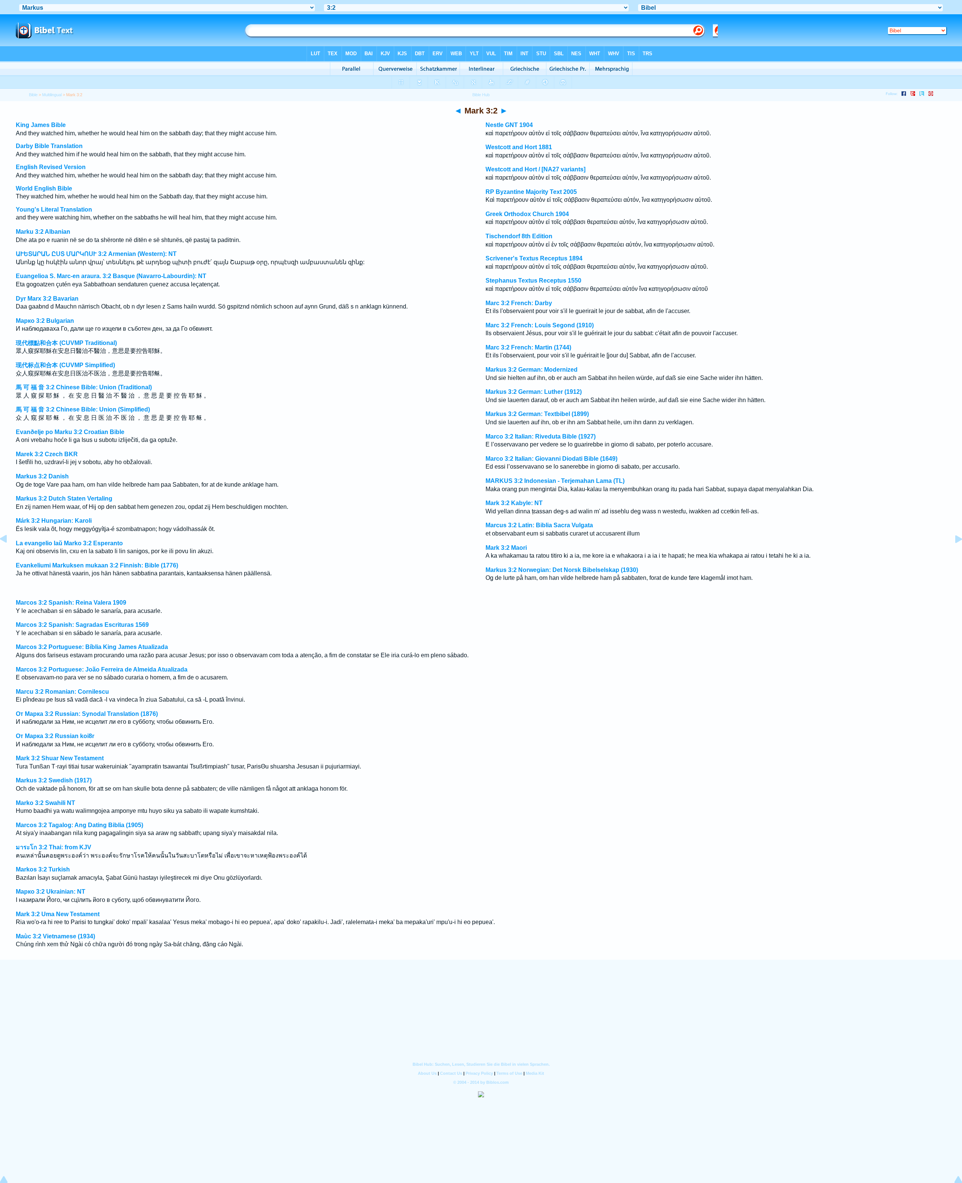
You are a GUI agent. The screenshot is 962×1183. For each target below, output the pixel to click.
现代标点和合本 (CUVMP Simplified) (65, 365)
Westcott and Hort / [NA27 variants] (535, 169)
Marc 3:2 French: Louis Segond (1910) (540, 325)
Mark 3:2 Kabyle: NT (514, 503)
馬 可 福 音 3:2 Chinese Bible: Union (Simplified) (83, 409)
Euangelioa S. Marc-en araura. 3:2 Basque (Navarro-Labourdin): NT (111, 276)
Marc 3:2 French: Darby (519, 303)
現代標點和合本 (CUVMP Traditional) (66, 343)
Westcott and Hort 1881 (519, 147)
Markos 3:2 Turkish (43, 869)
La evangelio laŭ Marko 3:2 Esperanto (69, 543)
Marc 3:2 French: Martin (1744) (528, 347)
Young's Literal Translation (54, 209)
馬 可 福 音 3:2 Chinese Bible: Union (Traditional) (84, 387)
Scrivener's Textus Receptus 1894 (534, 258)
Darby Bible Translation (49, 146)
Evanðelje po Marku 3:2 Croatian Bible (70, 432)
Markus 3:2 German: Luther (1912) (534, 392)
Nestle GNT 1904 (509, 125)
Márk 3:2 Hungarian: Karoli (54, 520)
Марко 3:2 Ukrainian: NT (50, 891)
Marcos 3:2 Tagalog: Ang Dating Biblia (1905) (79, 825)
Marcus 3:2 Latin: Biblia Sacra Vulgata (539, 525)
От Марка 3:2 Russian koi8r (55, 736)
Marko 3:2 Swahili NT (45, 803)
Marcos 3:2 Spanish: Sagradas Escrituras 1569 (82, 625)
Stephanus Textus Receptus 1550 (533, 280)
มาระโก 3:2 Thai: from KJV (53, 847)
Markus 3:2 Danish (42, 476)
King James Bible (41, 125)
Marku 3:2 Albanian (43, 231)
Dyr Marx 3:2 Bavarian (47, 298)
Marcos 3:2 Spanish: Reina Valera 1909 (71, 602)
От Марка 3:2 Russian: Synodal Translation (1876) (87, 714)
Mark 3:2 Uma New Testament (58, 914)
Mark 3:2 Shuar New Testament (60, 758)
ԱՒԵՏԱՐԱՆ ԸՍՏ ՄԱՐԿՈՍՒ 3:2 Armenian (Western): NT (96, 254)
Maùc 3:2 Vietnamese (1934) (55, 936)
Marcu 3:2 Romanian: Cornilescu (62, 691)
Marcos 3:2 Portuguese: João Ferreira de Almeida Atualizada (102, 669)
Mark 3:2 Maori (506, 548)
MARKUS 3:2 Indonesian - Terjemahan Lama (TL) (555, 481)
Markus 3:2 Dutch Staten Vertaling (64, 498)
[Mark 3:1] (9, 556)
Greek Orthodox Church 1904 (527, 214)
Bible (33, 94)
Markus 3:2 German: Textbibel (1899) (537, 414)
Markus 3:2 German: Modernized (532, 369)
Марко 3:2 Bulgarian (45, 321)
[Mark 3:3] (952, 556)
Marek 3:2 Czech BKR (47, 454)
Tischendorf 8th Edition (519, 236)
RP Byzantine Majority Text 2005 (531, 192)
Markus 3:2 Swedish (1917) (54, 780)
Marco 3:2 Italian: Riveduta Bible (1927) (541, 436)
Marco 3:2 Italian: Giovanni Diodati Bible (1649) (551, 458)
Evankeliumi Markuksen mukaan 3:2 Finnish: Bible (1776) (97, 565)
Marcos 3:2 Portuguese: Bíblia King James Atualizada (92, 647)
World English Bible (44, 188)
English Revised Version (51, 167)
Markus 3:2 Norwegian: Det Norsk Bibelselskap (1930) (562, 570)
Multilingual (52, 94)
